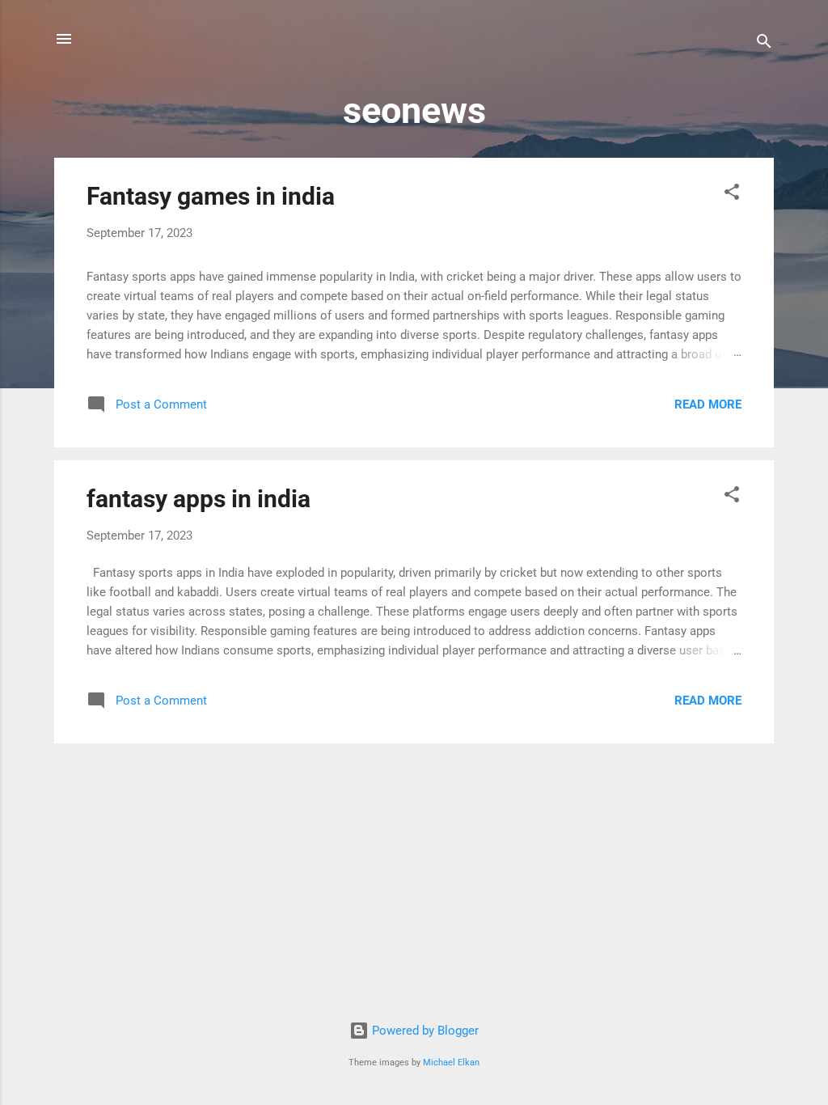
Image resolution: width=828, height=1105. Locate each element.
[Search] (764, 44)
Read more (707, 404)
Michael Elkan (451, 1062)
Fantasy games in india (211, 196)
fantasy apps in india (198, 499)
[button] (731, 194)
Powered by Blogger (424, 1030)
